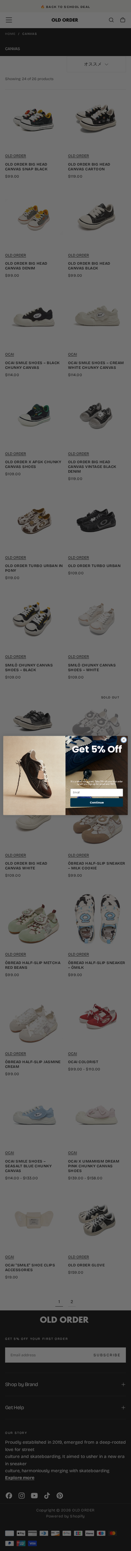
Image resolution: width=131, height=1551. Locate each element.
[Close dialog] (124, 740)
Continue (97, 802)
